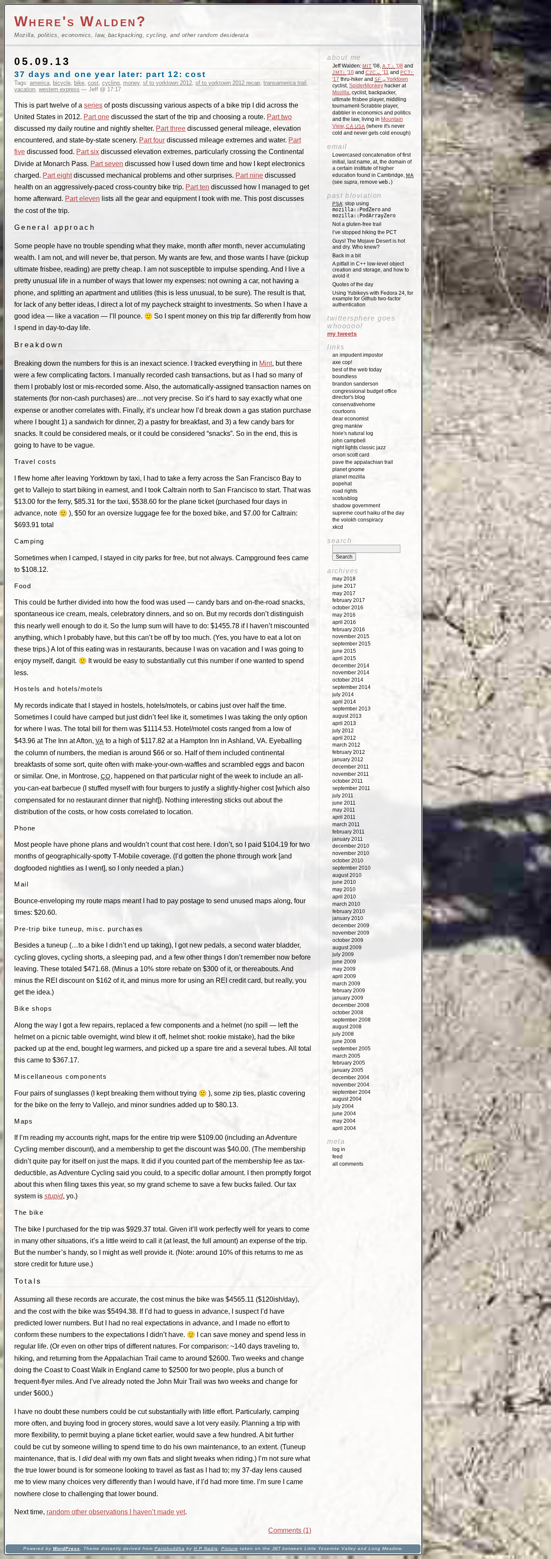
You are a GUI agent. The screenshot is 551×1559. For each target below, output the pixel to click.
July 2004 (343, 1106)
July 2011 (342, 796)
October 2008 (347, 1012)
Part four (152, 140)
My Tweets (342, 333)
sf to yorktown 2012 (167, 83)
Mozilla (340, 93)
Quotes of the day (352, 284)
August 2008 (347, 1027)
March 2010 (346, 904)
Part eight (57, 175)
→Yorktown (391, 79)
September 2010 (351, 868)
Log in (338, 1149)
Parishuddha (170, 1548)
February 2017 (348, 600)
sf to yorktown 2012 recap (227, 83)
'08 (392, 66)
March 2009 (346, 984)
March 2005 (346, 1056)
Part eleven (82, 198)
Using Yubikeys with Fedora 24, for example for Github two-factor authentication (372, 299)
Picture (229, 1548)
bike (79, 83)
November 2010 (350, 853)
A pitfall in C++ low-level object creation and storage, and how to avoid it (370, 270)
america (40, 83)
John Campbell (348, 441)
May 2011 (343, 810)
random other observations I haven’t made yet (115, 1512)
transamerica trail (284, 83)
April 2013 (344, 723)
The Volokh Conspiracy (357, 520)
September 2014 (351, 687)
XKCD (337, 527)
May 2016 (344, 615)
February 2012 (348, 752)
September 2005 (351, 1049)
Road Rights (344, 491)
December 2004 (350, 1077)
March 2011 (346, 824)
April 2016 (344, 622)
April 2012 (344, 738)
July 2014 (343, 695)
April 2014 (344, 702)
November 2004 (350, 1085)
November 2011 (350, 774)
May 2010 (344, 889)
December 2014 (350, 666)
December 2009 (350, 926)
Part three (171, 128)
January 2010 (347, 918)
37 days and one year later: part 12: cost (110, 74)
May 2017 (344, 593)
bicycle (62, 83)
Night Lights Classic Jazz (359, 448)
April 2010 (344, 897)
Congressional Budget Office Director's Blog (364, 394)
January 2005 (347, 1070)
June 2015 (344, 651)
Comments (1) (289, 1530)
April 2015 (344, 658)
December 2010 (350, 846)
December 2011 (350, 767)
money (131, 83)
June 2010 (344, 882)
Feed (337, 1157)
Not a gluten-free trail (356, 224)
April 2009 (344, 976)
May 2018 (344, 579)
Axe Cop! (342, 362)
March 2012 (346, 745)
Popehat (342, 484)
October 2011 (347, 781)
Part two (279, 116)
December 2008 (350, 1005)
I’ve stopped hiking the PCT (364, 232)
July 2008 (343, 1034)
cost (93, 83)
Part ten (197, 187)
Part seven (106, 163)
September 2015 (351, 644)
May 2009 (344, 969)
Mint (265, 363)
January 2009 (347, 998)
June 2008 (344, 1041)
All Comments (347, 1164)
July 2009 (343, 954)
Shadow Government (356, 506)
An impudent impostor (357, 355)
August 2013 (347, 716)
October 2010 (347, 861)
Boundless (344, 377)
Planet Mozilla (348, 477)
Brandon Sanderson (355, 384)
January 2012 (347, 759)
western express (59, 89)
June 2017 (344, 586)
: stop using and (364, 210)
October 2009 (347, 940)
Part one (96, 116)
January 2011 (347, 839)
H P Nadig (206, 1548)
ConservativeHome (353, 404)
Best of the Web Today (357, 370)
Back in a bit (346, 256)
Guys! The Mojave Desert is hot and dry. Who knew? (368, 244)
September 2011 (351, 788)
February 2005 (348, 1063)
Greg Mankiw (347, 426)
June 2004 (344, 1114)
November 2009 (350, 933)
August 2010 (347, 875)
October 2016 (347, 608)
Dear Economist (350, 419)
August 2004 (347, 1099)
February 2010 (348, 911)
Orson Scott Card (350, 455)
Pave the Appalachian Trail (362, 462)
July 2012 (343, 731)
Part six (87, 151)
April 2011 (344, 817)
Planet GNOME (348, 469)
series (93, 105)
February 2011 (348, 832)
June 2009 (344, 962)
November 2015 (350, 636)
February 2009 (348, 991)
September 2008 (351, 1020)
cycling (111, 83)
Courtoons (344, 411)
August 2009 (347, 948)
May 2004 (344, 1121)
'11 (377, 72)
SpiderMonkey (366, 86)
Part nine (249, 175)
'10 (343, 72)
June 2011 (344, 803)
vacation (24, 89)
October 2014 (347, 680)
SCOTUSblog (345, 498)
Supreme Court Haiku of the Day (368, 513)
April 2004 (344, 1128)
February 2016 (348, 630)
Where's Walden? (80, 21)
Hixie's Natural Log (352, 433)
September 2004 (351, 1092)
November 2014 (350, 673)
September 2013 (351, 709)
